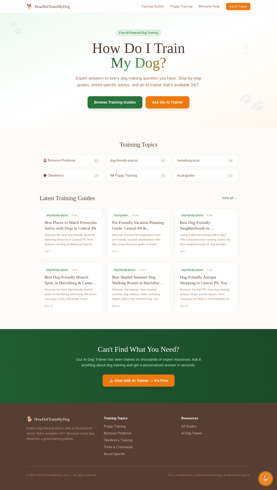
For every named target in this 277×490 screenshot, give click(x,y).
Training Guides (152, 6)
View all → (229, 198)
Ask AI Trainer (238, 6)
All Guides (188, 426)
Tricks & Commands (118, 447)
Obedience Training (118, 440)
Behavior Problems (117, 433)
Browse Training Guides (115, 102)
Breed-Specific (114, 454)
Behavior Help (209, 6)
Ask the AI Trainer (167, 102)
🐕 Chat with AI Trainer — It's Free (138, 381)
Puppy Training (181, 6)
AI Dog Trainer (191, 433)
